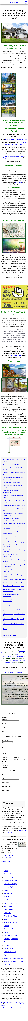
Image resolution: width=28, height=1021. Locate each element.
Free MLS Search (10, 874)
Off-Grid (7, 945)
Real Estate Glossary (11, 919)
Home (6, 871)
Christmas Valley (10, 952)
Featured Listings (10, 884)
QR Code (3, 1002)
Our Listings (8, 877)
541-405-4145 (9, 856)
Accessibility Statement (9, 1003)
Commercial (8, 929)
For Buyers (8, 893)
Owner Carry (8, 948)
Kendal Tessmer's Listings (13, 958)
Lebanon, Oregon (10, 935)
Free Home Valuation (11, 916)
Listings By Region (11, 887)
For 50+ (6, 932)
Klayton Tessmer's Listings (14, 961)
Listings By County (11, 880)
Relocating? (8, 906)
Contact (6, 926)
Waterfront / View (10, 942)
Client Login (8, 909)
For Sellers (8, 900)
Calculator (7, 913)
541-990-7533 (7, 858)
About (6, 890)
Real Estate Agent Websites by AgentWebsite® (12, 1007)
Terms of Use (8, 1002)
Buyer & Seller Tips (11, 903)
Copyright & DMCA (16, 1002)
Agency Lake (8, 955)
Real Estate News (10, 922)
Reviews (7, 896)
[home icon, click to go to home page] (1, 2)
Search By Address (11, 939)
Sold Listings (8, 964)
